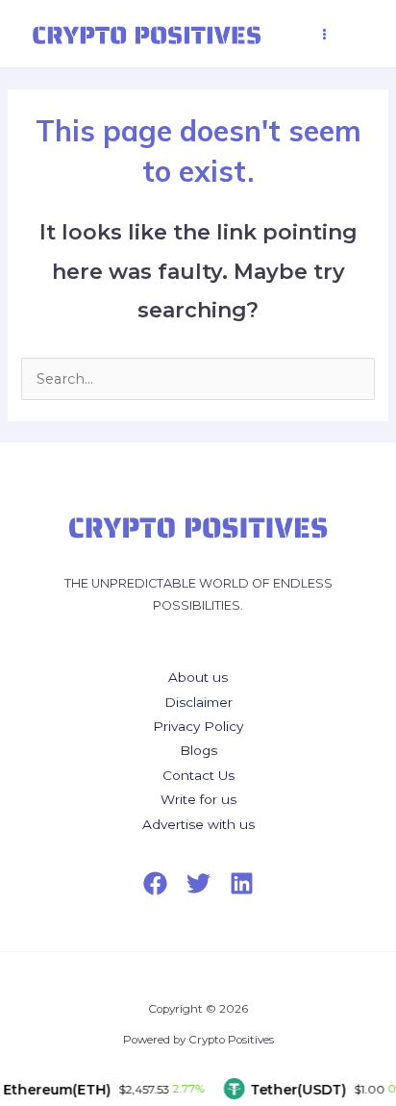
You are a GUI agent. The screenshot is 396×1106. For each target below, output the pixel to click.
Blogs (198, 750)
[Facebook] (155, 883)
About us (198, 677)
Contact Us (198, 775)
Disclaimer (198, 702)
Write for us (198, 799)
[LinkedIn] (242, 883)
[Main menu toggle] (324, 34)
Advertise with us (198, 824)
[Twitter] (198, 883)
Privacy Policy (198, 726)
